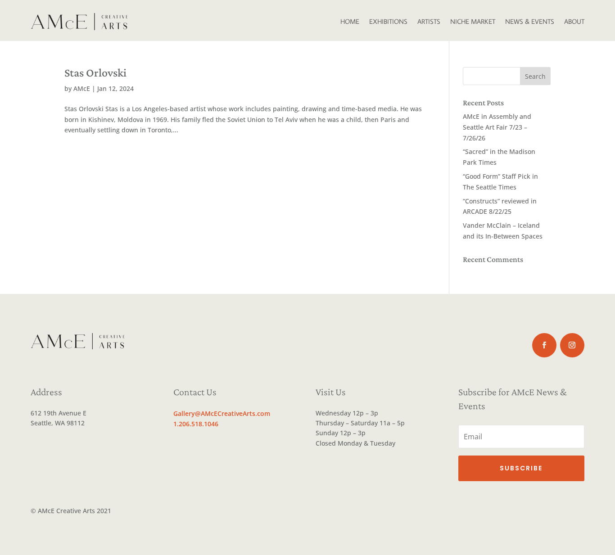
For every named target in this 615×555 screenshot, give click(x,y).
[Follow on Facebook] (544, 345)
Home (349, 21)
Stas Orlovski (95, 72)
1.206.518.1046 (195, 424)
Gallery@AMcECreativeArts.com (221, 413)
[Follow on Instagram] (572, 345)
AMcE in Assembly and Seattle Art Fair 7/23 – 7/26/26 (497, 127)
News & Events (529, 21)
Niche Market (472, 21)
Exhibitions (388, 21)
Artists (428, 21)
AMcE (81, 88)
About (574, 21)
